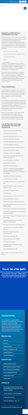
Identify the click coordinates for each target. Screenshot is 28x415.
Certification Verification (13, 1)
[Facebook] (20, 2)
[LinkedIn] (23, 2)
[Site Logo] (7, 8)
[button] (25, 8)
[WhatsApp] (25, 2)
